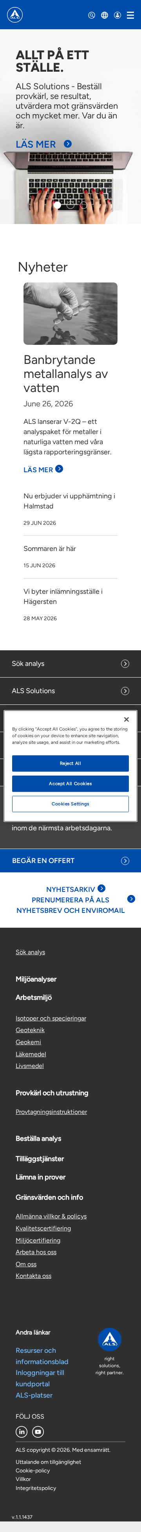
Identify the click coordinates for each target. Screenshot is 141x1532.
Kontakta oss (33, 1276)
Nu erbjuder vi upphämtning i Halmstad (69, 501)
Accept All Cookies (70, 783)
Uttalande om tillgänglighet (48, 1462)
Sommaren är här (50, 548)
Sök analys (28, 663)
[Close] (126, 719)
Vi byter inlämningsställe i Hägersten (63, 596)
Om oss (26, 1264)
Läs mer (36, 144)
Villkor (23, 1479)
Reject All (70, 763)
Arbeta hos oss (36, 1252)
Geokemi (28, 1042)
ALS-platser (34, 1395)
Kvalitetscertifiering (43, 1228)
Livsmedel (30, 1066)
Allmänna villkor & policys (51, 1216)
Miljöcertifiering (38, 1240)
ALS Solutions (33, 691)
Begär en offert (43, 861)
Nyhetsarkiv (70, 889)
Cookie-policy (33, 1470)
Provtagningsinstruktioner (51, 1111)
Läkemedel (31, 1054)
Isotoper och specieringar (51, 1018)
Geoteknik (30, 1030)
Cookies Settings (70, 804)
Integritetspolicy (36, 1488)
